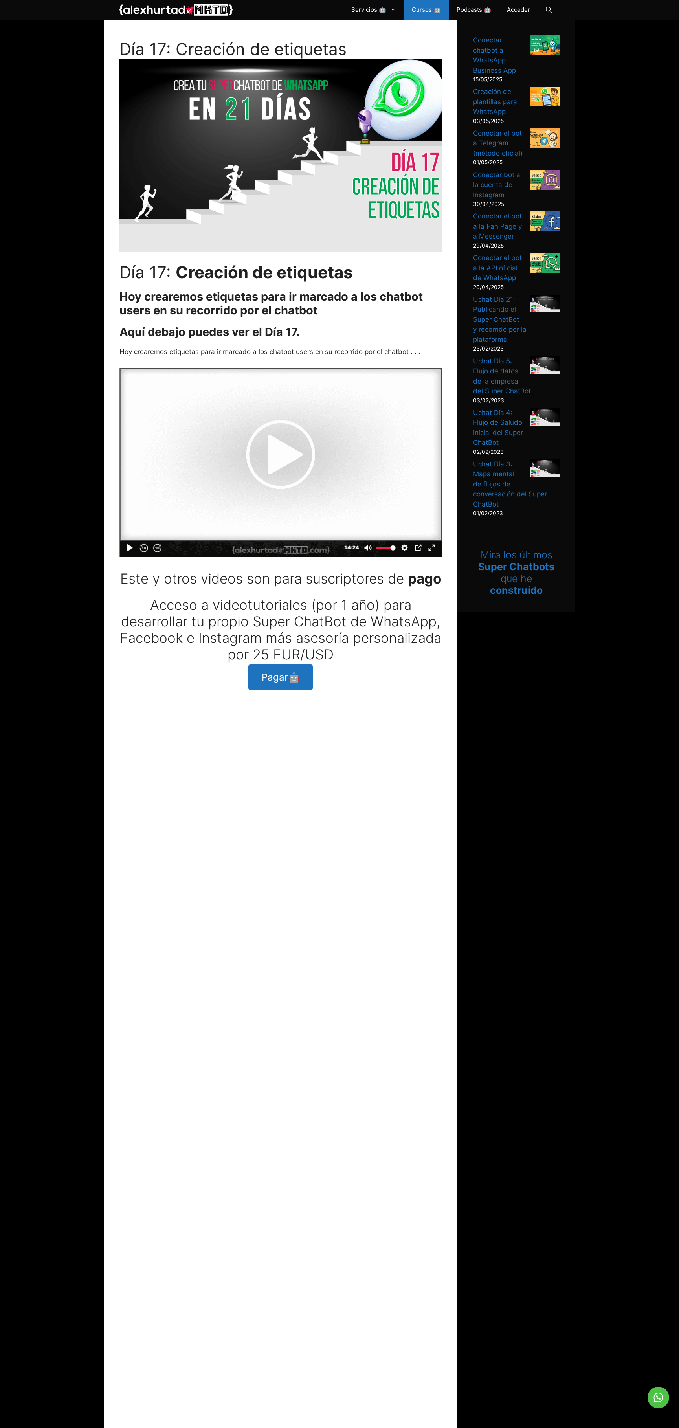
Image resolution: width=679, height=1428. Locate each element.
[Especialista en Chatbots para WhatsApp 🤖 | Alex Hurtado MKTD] (176, 10)
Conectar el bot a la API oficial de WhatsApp (497, 268)
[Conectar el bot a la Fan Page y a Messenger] (545, 222)
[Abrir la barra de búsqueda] (549, 10)
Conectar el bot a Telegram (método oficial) (498, 143)
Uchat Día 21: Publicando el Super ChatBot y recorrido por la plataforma (500, 319)
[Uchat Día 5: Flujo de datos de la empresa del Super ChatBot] (545, 366)
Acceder (518, 9)
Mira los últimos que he (516, 572)
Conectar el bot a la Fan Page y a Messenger (497, 226)
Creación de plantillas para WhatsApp (495, 102)
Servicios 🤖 (368, 9)
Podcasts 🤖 (474, 9)
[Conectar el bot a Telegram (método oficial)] (545, 139)
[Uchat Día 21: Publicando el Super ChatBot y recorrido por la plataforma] (545, 305)
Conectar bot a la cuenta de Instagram (496, 185)
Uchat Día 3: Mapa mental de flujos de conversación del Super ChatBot (510, 484)
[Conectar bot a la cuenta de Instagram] (545, 181)
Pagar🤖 (281, 677)
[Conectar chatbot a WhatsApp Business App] (545, 46)
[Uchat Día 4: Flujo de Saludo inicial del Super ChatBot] (545, 418)
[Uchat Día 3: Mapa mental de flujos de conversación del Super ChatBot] (545, 469)
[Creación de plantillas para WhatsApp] (545, 98)
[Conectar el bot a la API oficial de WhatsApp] (545, 264)
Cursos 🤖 (426, 9)
